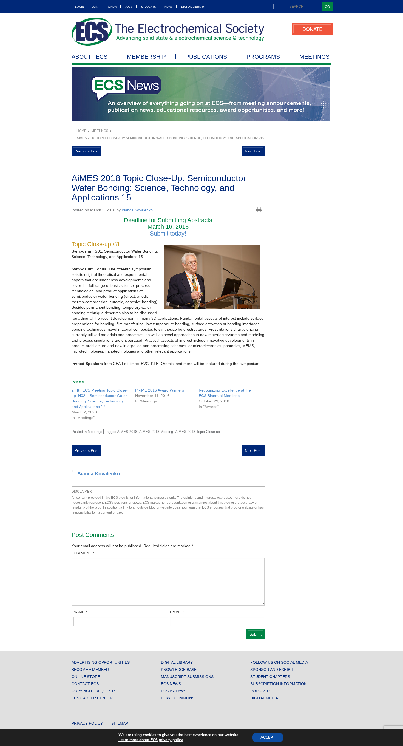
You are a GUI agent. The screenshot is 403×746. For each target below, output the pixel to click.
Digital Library (193, 6)
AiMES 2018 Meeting (156, 432)
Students (148, 6)
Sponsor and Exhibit (272, 669)
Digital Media (264, 698)
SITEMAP (119, 723)
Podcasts (260, 691)
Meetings (314, 56)
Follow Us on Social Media (279, 662)
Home (81, 131)
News (168, 6)
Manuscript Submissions (187, 676)
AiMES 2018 (127, 432)
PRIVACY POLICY (87, 723)
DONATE (312, 28)
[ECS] (168, 32)
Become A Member (90, 669)
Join (95, 6)
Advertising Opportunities (101, 662)
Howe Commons (177, 698)
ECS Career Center (92, 698)
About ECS (89, 56)
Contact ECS (85, 684)
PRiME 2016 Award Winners (159, 390)
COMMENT (83, 553)
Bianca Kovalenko (137, 210)
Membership (146, 56)
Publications (206, 56)
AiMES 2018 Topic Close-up (197, 432)
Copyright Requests (94, 691)
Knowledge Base (179, 669)
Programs (263, 56)
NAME (80, 612)
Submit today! (168, 233)
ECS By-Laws (173, 691)
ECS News (171, 684)
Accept (267, 737)
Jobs (129, 6)
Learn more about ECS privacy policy (150, 739)
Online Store (86, 676)
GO (327, 6)
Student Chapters (270, 676)
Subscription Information (278, 684)
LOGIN (79, 6)
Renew (112, 6)
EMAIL (177, 612)
